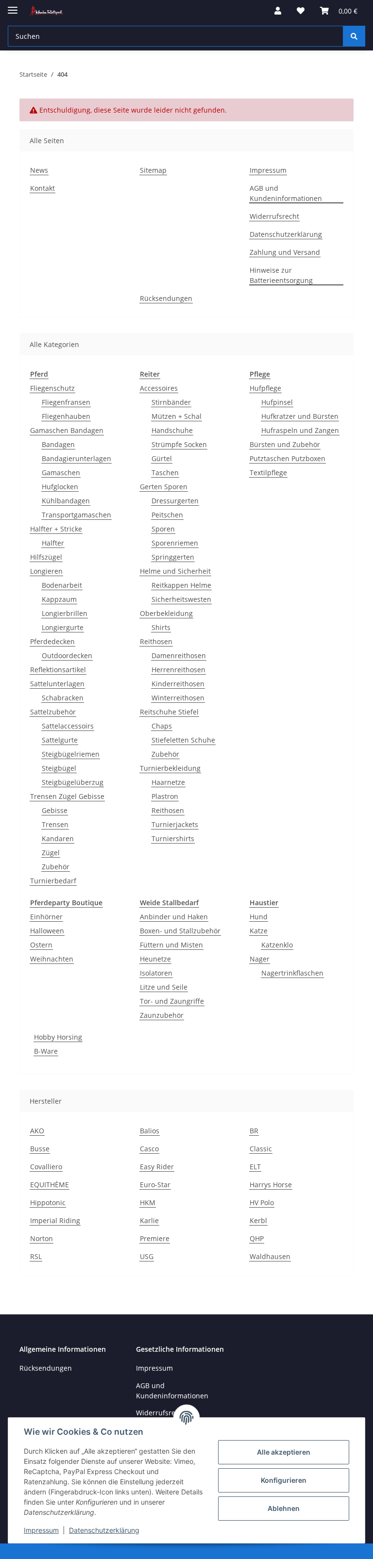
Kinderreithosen (178, 683)
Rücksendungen (166, 298)
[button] (278, 10)
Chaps (162, 725)
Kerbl (258, 1220)
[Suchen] (354, 36)
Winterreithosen (178, 697)
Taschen (165, 472)
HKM (147, 1202)
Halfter (53, 542)
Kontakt (42, 188)
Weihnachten (51, 958)
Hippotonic (48, 1202)
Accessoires (159, 388)
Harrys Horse (271, 1184)
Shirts (161, 627)
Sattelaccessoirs (68, 725)
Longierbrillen (64, 613)
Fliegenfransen (66, 402)
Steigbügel (59, 768)
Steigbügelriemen (71, 754)
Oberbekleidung (166, 613)
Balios (149, 1130)
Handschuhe (172, 430)
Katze (259, 930)
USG (146, 1256)
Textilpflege (268, 472)
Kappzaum (59, 599)
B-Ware (46, 1051)
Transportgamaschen (76, 514)
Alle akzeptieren (283, 1452)
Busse (40, 1148)
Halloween (47, 930)
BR (254, 1130)
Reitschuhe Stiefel (169, 711)
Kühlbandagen (66, 500)
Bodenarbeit (62, 585)
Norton (41, 1238)
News (39, 170)
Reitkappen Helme (181, 585)
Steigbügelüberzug (72, 782)
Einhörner (46, 916)
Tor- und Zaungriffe (172, 1001)
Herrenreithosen (178, 669)
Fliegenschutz (52, 388)
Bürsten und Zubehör (285, 444)
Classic (261, 1148)
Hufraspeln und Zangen (300, 430)
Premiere (155, 1238)
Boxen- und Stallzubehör (180, 930)
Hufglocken (60, 486)
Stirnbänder (171, 402)
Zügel (51, 852)
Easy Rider (157, 1166)
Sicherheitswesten (181, 599)
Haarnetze (168, 782)
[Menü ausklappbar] (12, 6)
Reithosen (156, 641)
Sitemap (153, 170)
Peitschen (167, 514)
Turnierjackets (175, 824)
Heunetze (155, 958)
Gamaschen (61, 472)
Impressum (41, 1530)
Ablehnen (284, 1508)
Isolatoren (156, 973)
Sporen (163, 528)
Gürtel (162, 458)
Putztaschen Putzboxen (287, 458)
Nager (260, 958)
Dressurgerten (175, 500)
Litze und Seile (163, 987)
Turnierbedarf (53, 880)
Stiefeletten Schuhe (183, 740)
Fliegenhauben (66, 416)
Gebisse (55, 810)
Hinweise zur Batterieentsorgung (281, 275)
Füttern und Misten (171, 944)
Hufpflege (265, 388)
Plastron (165, 796)
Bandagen (58, 444)
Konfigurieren (283, 1480)
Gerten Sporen (163, 486)
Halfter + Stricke (56, 528)
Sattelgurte (60, 740)
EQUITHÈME (49, 1184)
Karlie (149, 1220)
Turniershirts (173, 838)
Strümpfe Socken (179, 444)
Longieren (46, 571)
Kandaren (58, 838)
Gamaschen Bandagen (66, 430)
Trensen (55, 824)
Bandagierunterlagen (76, 458)
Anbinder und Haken (174, 916)
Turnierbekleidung (170, 768)
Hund (259, 916)
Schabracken (63, 697)
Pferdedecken (52, 641)
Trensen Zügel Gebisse (67, 796)
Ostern (41, 944)
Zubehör (55, 866)
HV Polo (262, 1202)
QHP (257, 1238)
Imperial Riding (55, 1220)
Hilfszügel (46, 557)
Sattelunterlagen (57, 683)
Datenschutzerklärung (104, 1530)
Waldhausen (270, 1256)
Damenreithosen (179, 655)
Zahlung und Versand (285, 252)
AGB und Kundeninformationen (286, 193)
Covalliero (46, 1166)
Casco (149, 1148)
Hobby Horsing (58, 1037)
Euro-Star (155, 1184)
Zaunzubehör (162, 1015)
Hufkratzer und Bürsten (300, 416)
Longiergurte (63, 627)
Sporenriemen (175, 542)
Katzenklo (277, 944)
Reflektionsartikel (58, 669)
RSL (36, 1256)
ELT (255, 1166)
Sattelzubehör (53, 711)
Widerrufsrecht (274, 216)
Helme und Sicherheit (175, 571)
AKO (37, 1130)
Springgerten (173, 557)
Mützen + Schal (177, 416)
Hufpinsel (277, 402)
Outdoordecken (67, 655)
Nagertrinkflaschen (292, 973)
